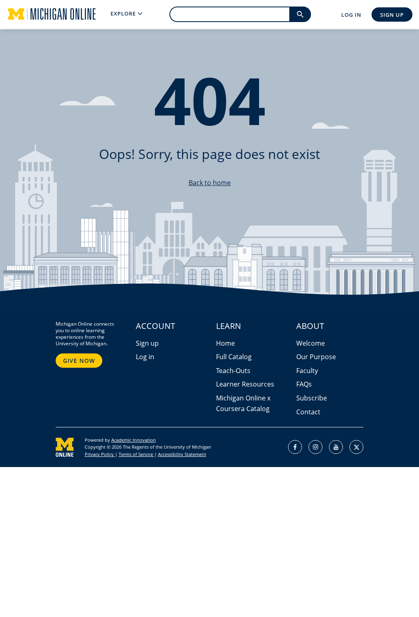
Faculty (307, 370)
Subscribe (311, 397)
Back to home (210, 182)
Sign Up (392, 14)
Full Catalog (234, 356)
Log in (145, 356)
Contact (308, 411)
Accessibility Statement (182, 454)
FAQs (304, 384)
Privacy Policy (100, 454)
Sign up (147, 343)
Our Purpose (316, 356)
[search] (300, 14)
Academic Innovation (133, 440)
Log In (351, 14)
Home (225, 343)
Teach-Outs (233, 370)
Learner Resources (245, 384)
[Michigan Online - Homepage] (45, 14)
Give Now (79, 360)
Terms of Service (136, 454)
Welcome (310, 343)
